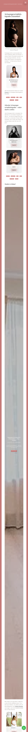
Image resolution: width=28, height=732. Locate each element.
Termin (8, 97)
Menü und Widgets (25, 2)
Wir (20, 97)
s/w (17, 97)
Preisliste (7, 92)
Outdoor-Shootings (19, 706)
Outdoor (11, 178)
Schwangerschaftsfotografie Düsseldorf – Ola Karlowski (13, 4)
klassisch (13, 97)
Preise (17, 178)
